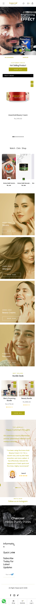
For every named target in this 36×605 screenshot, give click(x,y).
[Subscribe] (12, 574)
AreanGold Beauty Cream (18, 115)
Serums (5, 225)
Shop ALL (18, 69)
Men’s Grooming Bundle (9, 399)
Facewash (6, 356)
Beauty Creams (9, 312)
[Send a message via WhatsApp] (4, 601)
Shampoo (6, 269)
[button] (3, 3)
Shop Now (11, 231)
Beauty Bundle (26, 398)
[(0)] (28, 3)
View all (18, 413)
